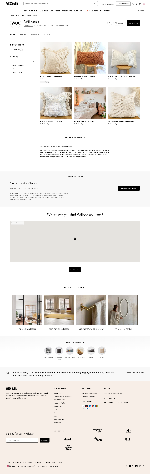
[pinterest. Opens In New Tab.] (133, 466)
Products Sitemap (12, 462)
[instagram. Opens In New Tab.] (126, 466)
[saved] (136, 4)
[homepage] (12, 3)
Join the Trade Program (113, 393)
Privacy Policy (38, 462)
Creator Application (89, 393)
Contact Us (58, 406)
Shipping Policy (60, 403)
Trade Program (123, 3)
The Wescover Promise (63, 396)
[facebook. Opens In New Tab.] (129, 466)
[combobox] (60, 3)
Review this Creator (128, 188)
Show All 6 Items (17, 223)
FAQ (55, 410)
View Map (48, 34)
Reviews (35, 34)
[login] (133, 3)
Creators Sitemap (26, 462)
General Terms (50, 462)
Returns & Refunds (61, 400)
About (23, 34)
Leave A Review (41, 25)
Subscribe (44, 440)
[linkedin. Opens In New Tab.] (136, 466)
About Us (57, 393)
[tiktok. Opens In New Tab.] (143, 466)
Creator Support (88, 396)
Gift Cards (109, 398)
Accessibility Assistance (117, 402)
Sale (55, 413)
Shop (12, 34)
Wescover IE (58, 423)
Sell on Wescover (108, 4)
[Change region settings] (144, 4)
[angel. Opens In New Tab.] (140, 466)
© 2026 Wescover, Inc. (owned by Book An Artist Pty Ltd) (38, 466)
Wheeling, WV (28, 25)
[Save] (69, 45)
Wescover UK (59, 419)
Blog (55, 416)
